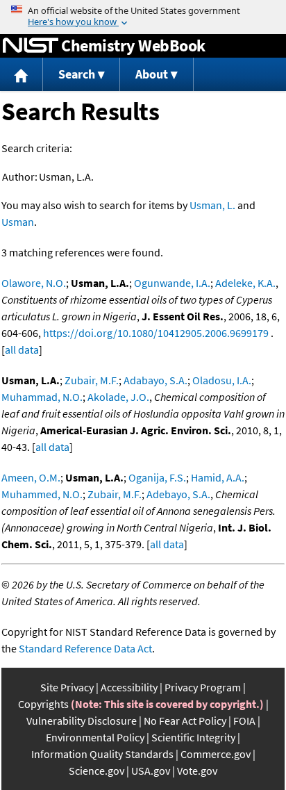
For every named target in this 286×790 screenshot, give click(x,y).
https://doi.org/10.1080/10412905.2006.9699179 (156, 333)
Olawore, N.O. (33, 283)
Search (76, 74)
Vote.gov (197, 770)
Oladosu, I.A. (221, 380)
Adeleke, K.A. (245, 283)
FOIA (244, 720)
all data (22, 349)
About (151, 74)
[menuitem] (21, 75)
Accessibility (129, 687)
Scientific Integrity (193, 737)
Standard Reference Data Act (85, 648)
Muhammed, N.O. (42, 494)
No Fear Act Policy (185, 720)
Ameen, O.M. (30, 477)
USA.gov (150, 770)
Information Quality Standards (102, 754)
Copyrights (43, 704)
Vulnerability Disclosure (81, 720)
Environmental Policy (95, 737)
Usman (17, 222)
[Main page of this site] (21, 75)
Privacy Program (203, 687)
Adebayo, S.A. (178, 494)
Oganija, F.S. (157, 477)
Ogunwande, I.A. (172, 283)
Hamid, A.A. (217, 477)
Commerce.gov (215, 754)
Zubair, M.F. (92, 380)
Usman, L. (212, 205)
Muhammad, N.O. (42, 397)
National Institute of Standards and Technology (30, 46)
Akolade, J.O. (118, 397)
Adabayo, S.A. (155, 380)
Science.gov (96, 770)
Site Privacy (67, 687)
